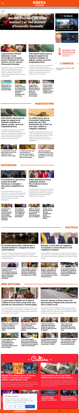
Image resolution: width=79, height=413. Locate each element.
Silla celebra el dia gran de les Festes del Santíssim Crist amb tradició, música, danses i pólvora (29, 327)
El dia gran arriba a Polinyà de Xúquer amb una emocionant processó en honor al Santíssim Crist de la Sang (20, 90)
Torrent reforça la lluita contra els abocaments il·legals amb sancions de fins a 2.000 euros (48, 89)
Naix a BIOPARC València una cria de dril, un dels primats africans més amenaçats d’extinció (69, 342)
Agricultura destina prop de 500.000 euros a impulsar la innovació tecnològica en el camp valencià (45, 154)
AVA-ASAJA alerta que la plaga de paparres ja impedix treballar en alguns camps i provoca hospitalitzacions (40, 58)
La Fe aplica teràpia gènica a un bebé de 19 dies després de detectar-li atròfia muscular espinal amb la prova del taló (29, 342)
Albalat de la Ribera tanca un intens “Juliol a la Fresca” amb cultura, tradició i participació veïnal (10, 327)
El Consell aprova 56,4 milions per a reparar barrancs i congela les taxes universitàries (18, 247)
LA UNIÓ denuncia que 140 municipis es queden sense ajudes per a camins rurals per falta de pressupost (27, 154)
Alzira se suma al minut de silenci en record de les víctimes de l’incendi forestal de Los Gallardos (34, 212)
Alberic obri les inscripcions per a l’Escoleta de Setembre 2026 (6, 87)
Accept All (30, 406)
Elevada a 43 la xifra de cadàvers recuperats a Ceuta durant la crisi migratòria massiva (56, 247)
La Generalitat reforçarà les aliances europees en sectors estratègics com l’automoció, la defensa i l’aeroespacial (69, 272)
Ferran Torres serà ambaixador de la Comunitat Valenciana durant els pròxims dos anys (68, 327)
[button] (59, 411)
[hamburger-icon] (77, 8)
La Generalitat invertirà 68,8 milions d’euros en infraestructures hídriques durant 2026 (8, 153)
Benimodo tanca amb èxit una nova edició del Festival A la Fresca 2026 (69, 398)
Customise (10, 406)
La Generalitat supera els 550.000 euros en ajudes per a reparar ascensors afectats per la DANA (49, 342)
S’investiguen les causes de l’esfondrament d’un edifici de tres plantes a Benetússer (20, 212)
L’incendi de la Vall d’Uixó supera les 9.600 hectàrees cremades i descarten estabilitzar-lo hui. (13, 184)
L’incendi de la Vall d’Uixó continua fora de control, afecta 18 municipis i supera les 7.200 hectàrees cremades (6, 214)
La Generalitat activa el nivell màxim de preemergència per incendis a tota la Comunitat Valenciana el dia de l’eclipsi (9, 343)
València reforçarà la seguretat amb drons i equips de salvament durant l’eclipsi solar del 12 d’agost (48, 327)
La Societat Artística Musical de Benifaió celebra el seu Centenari (49, 398)
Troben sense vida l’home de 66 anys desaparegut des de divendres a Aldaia (47, 213)
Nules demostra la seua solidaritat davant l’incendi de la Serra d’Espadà (40, 183)
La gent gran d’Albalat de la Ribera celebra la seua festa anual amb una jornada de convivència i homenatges (34, 90)
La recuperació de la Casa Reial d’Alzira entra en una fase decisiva (57, 376)
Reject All (20, 406)
